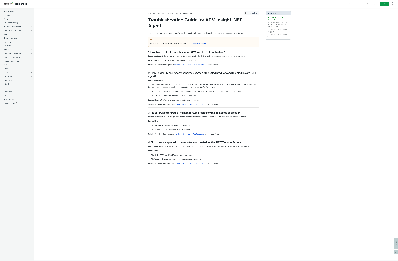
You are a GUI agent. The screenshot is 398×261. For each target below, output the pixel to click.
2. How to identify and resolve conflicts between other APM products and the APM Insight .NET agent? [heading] (202, 75)
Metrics (6, 49)
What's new (7, 99)
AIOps (6, 72)
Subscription (8, 76)
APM (5, 34)
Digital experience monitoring (14, 26)
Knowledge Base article (182, 65)
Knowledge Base (9, 103)
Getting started (9, 11)
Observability (8, 46)
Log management (10, 42)
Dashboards (8, 65)
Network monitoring (10, 38)
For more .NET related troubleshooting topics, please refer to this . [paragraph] (180, 43)
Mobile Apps (8, 80)
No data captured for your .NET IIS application (277, 31)
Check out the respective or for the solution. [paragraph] (183, 65)
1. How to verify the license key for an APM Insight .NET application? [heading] (186, 52)
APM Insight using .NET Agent (163, 13)
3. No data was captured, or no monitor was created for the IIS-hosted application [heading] (194, 112)
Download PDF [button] (253, 13)
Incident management (11, 61)
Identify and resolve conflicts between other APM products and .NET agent (277, 25)
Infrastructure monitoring (12, 30)
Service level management (13, 53)
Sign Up (384, 4)
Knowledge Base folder (199, 43)
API (5, 95)
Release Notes (8, 91)
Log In (375, 4)
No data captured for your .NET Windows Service (277, 36)
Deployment (8, 15)
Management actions (11, 19)
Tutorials (7, 84)
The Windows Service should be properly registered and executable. (176, 159)
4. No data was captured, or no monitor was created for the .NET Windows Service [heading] (194, 142)
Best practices (8, 88)
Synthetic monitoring (11, 23)
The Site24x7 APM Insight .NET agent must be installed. (171, 125)
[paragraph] (203, 80)
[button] (367, 4)
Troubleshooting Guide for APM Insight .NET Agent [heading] (195, 22)
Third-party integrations (12, 57)
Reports (6, 68)
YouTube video (198, 65)
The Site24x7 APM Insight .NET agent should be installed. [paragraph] (173, 60)
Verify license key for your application (276, 18)
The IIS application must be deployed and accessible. (170, 129)
